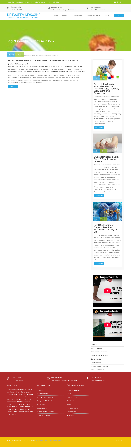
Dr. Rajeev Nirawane (75, 390)
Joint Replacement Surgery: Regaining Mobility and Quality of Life (105, 228)
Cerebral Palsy (93, 16)
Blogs (69, 404)
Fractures (94, 344)
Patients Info (71, 412)
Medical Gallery (73, 408)
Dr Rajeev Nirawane (24, 15)
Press (69, 394)
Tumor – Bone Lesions (99, 366)
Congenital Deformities (99, 355)
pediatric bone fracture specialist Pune (62, 69)
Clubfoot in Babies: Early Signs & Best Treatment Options (106, 159)
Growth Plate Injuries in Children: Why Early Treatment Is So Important (43, 60)
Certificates (71, 401)
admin (12, 64)
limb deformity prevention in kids (37, 69)
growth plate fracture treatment (66, 66)
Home (55, 16)
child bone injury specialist (19, 66)
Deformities (77, 16)
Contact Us (119, 15)
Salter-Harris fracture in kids (59, 71)
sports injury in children (77, 71)
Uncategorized (22, 64)
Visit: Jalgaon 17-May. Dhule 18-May (24, 2)
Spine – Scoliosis (97, 370)
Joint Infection (96, 362)
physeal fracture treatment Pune (38, 71)
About (64, 16)
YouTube (70, 415)
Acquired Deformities (99, 352)
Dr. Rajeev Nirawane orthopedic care (42, 66)
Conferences (72, 397)
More (107, 16)
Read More (13, 86)
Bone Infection (96, 359)
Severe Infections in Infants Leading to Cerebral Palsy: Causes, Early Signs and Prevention (106, 88)
